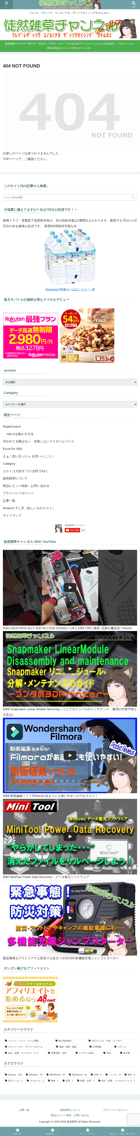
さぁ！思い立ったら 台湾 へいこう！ (28, 456)
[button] (133, 197)
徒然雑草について (15, 478)
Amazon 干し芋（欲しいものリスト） (29, 508)
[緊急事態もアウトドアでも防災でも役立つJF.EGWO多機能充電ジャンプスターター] (70, 918)
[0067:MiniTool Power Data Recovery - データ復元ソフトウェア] (70, 836)
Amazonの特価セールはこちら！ (68, 289)
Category (9, 463)
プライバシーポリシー (18, 493)
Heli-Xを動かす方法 (20, 434)
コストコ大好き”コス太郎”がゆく (25, 471)
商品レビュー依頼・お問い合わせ (26, 486)
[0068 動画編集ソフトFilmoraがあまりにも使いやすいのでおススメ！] (70, 755)
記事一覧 (9, 500)
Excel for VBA (12, 449)
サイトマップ (12, 515)
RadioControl (12, 426)
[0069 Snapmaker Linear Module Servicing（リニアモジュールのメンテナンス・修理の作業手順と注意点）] (70, 669)
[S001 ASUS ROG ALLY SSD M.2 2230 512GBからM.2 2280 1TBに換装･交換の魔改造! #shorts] (70, 587)
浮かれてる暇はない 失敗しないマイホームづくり (38, 441)
